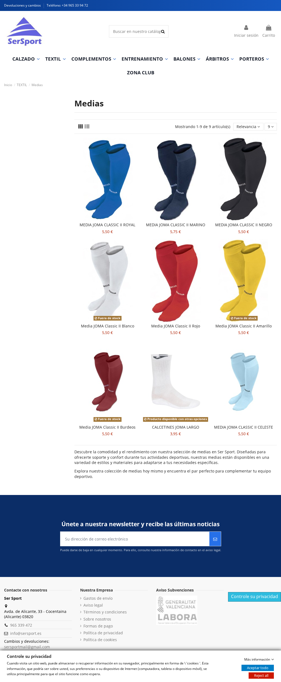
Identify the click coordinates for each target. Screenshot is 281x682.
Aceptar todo (257, 667)
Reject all (261, 675)
